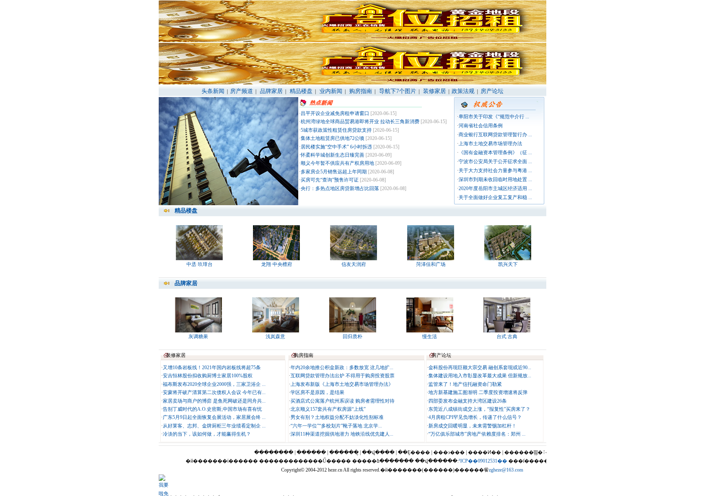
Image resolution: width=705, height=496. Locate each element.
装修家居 (434, 91)
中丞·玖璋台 (199, 264)
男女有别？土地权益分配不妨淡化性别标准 (337, 417)
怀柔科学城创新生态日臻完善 (332, 155)
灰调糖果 (198, 336)
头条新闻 (213, 91)
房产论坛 (491, 91)
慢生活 (429, 336)
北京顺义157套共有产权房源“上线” (328, 409)
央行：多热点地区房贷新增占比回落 (340, 188)
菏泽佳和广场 (431, 264)
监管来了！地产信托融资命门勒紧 (465, 384)
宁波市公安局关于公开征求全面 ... (495, 161)
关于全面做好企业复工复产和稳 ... (495, 197)
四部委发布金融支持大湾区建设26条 (467, 401)
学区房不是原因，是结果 (317, 392)
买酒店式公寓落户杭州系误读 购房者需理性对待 (342, 401)
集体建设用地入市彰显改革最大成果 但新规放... (479, 376)
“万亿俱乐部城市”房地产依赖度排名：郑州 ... (476, 434)
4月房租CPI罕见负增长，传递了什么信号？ (475, 417)
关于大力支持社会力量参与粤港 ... (495, 170)
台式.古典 (507, 336)
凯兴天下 (508, 264)
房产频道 (241, 91)
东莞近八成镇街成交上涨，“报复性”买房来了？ (479, 409)
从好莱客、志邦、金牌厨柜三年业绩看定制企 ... (214, 426)
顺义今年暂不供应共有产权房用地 (337, 163)
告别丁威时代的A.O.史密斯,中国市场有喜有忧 (212, 409)
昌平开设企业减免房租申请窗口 (335, 113)
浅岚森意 (275, 336)
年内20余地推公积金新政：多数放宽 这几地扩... (341, 367)
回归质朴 (352, 336)
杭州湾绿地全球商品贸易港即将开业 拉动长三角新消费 (360, 121)
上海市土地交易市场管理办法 (490, 143)
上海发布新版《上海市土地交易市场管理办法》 (341, 384)
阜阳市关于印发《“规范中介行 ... (494, 117)
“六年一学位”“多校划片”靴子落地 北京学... (336, 426)
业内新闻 (330, 91)
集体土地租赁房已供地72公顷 (332, 138)
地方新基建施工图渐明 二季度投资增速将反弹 (478, 392)
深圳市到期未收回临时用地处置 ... (495, 179)
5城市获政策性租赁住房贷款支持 (336, 130)
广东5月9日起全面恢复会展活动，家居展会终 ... (214, 417)
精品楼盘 (301, 91)
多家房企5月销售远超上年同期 (334, 172)
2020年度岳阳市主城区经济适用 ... (495, 188)
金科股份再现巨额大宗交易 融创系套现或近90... (479, 367)
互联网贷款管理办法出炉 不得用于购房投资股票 (342, 376)
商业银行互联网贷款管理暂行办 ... (495, 134)
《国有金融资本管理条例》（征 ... (495, 152)
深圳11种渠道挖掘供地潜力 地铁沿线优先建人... (341, 434)
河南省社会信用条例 (481, 125)
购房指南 (360, 91)
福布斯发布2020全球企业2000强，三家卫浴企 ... (214, 384)
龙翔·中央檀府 (276, 264)
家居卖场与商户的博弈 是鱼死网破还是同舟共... (214, 401)
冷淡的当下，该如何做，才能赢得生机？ (207, 434)
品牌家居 (271, 91)
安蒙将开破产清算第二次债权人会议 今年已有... (214, 392)
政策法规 (463, 91)
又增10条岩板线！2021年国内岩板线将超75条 (212, 367)
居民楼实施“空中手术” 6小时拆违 (336, 147)
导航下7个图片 (397, 91)
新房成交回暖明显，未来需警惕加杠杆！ (472, 426)
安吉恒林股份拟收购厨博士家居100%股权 (208, 376)
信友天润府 (353, 264)
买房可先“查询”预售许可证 (330, 180)
